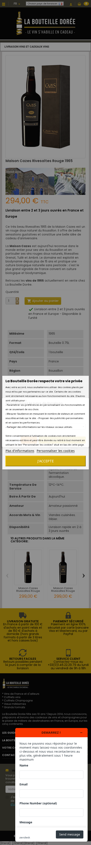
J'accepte (45, 461)
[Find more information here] (51, 785)
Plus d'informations (20, 450)
